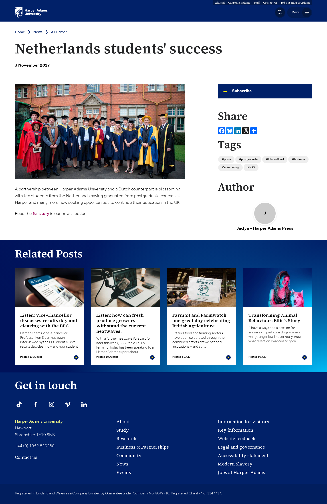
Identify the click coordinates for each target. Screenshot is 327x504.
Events (123, 472)
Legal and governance (241, 447)
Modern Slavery (235, 464)
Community (128, 455)
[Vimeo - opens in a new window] (68, 404)
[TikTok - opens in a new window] (19, 404)
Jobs (295, 2)
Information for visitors (243, 421)
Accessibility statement (243, 455)
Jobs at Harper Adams (241, 472)
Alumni (220, 2)
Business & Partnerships (142, 447)
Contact (270, 2)
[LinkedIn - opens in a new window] (84, 404)
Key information (235, 430)
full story (41, 214)
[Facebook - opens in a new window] (35, 404)
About (123, 421)
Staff (257, 2)
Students (239, 2)
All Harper (59, 32)
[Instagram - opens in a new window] (51, 404)
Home (20, 32)
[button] (280, 12)
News (37, 32)
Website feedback (237, 438)
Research (126, 438)
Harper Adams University (39, 421)
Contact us (26, 457)
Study (122, 430)
